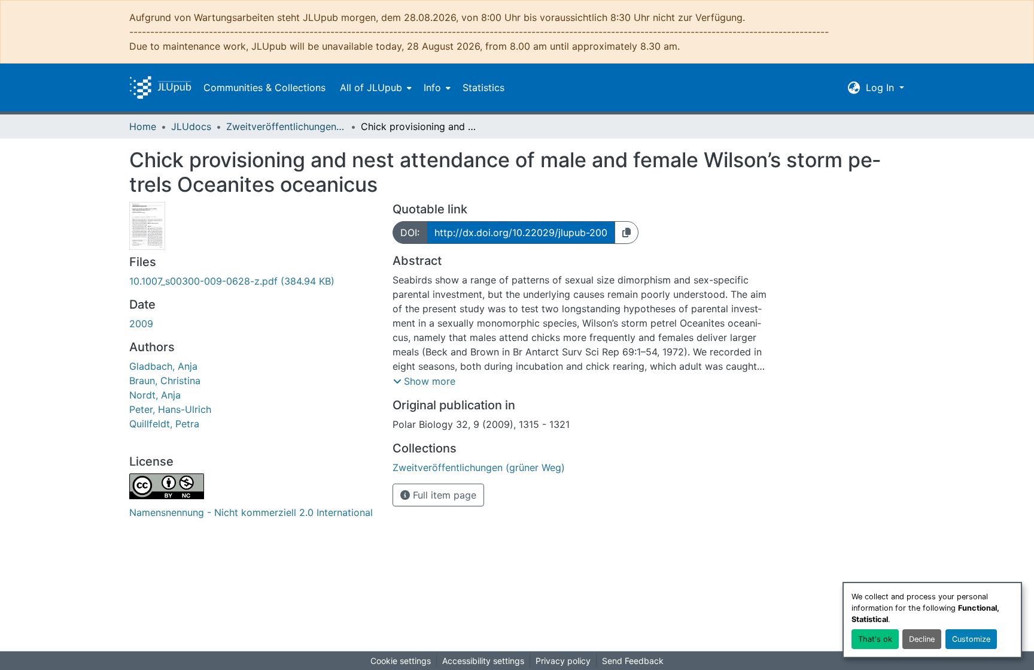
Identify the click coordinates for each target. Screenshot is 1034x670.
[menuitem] (374, 87)
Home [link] (142, 126)
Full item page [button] (443, 495)
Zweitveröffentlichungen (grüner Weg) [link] (286, 126)
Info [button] (432, 87)
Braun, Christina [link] (164, 381)
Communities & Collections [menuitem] (264, 87)
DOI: (409, 233)
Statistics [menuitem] (483, 87)
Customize (971, 639)
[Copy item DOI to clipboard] (626, 232)
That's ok (875, 639)
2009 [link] (141, 324)
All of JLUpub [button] (371, 87)
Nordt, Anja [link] (155, 395)
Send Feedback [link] (633, 661)
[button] (160, 87)
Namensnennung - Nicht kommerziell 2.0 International (251, 512)
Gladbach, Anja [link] (163, 366)
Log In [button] (881, 87)
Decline (922, 639)
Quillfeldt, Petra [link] (164, 424)
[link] (253, 281)
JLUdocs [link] (191, 126)
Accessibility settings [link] (483, 661)
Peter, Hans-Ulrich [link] (170, 409)
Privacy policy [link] (563, 661)
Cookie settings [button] (400, 661)
